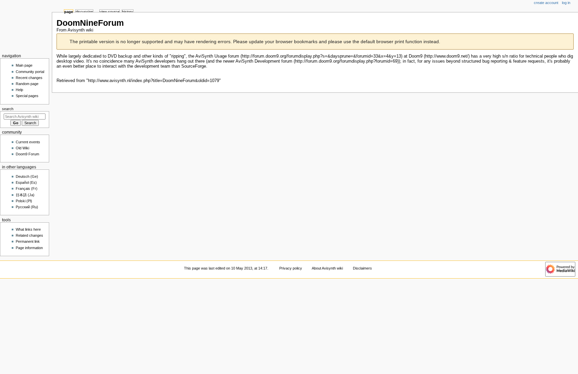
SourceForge (193, 66)
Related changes (29, 235)
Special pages (27, 96)
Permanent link (28, 241)
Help (19, 90)
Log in (566, 3)
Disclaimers (362, 268)
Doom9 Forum (27, 154)
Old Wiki (22, 148)
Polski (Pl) (24, 201)
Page (68, 12)
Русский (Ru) (27, 207)
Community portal (30, 72)
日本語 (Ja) (25, 195)
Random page (27, 84)
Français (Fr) (26, 188)
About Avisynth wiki (327, 268)
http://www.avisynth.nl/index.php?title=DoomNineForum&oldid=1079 (153, 80)
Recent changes (29, 78)
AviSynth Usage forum (217, 56)
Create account (546, 3)
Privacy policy (290, 268)
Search (7, 109)
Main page (24, 65)
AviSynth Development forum (263, 61)
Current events (28, 142)
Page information (29, 248)
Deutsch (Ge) (27, 176)
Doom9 (415, 56)
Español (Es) (26, 182)
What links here (28, 229)
